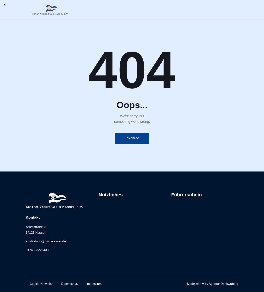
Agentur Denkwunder (223, 283)
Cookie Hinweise (42, 283)
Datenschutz (70, 283)
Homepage (132, 138)
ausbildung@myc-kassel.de (46, 241)
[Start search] (235, 10)
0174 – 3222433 (37, 250)
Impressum (94, 283)
